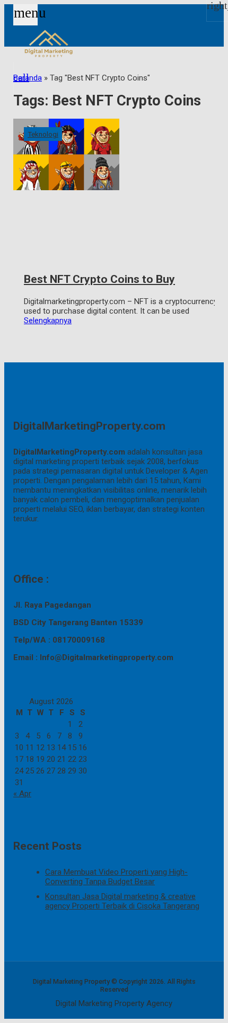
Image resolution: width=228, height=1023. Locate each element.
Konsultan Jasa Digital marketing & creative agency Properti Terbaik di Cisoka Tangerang (122, 901)
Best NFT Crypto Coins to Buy (99, 279)
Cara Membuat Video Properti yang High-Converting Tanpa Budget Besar (116, 876)
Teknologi (43, 134)
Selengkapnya (48, 320)
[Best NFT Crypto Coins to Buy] (114, 185)
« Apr (22, 793)
